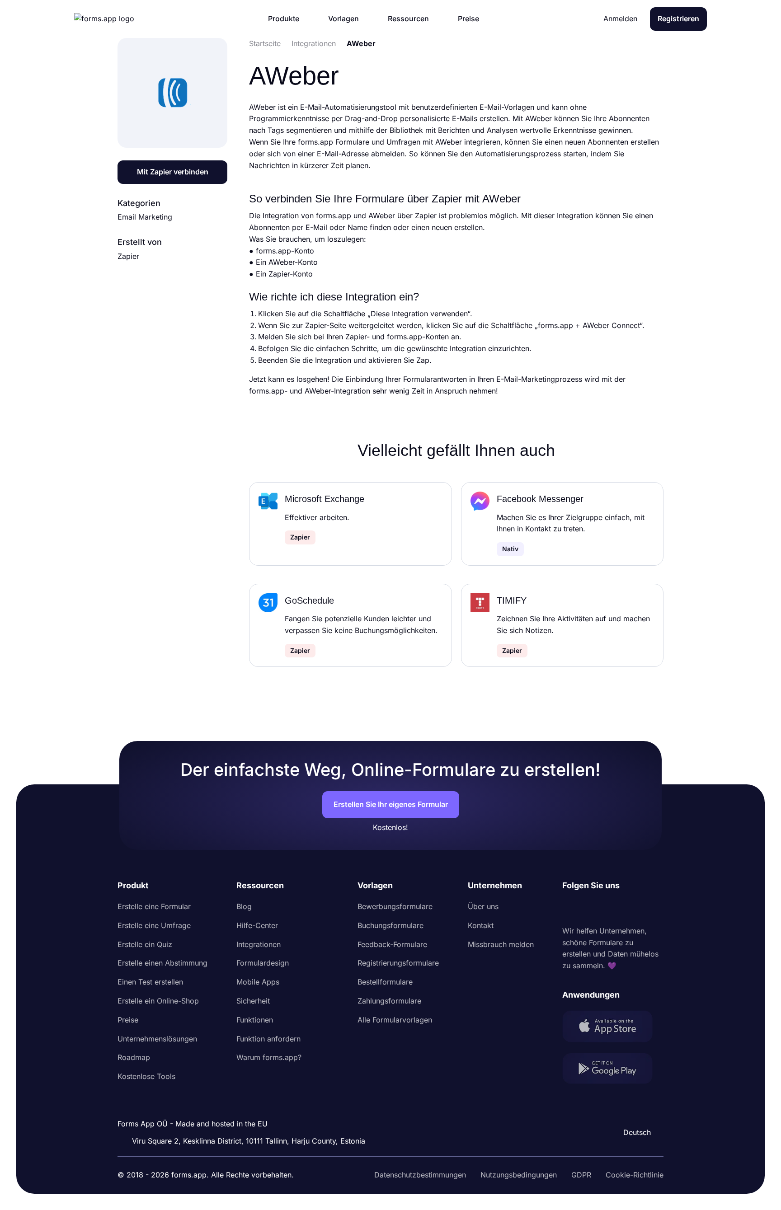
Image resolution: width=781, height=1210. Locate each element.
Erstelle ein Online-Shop (158, 1000)
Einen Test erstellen (150, 981)
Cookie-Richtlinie (634, 1174)
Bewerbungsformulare (395, 906)
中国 (633, 1107)
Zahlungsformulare (389, 1000)
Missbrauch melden (501, 944)
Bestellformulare (385, 981)
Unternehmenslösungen (157, 1038)
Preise (128, 1019)
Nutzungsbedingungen (518, 1174)
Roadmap (134, 1057)
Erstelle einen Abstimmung (162, 962)
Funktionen (254, 1019)
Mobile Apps (257, 981)
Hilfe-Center (257, 925)
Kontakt (481, 925)
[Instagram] (589, 908)
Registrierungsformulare (398, 962)
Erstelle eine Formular (154, 906)
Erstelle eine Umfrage (154, 925)
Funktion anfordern (268, 1038)
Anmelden (620, 18)
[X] (609, 908)
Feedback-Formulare (392, 944)
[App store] (612, 1028)
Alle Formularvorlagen (395, 1019)
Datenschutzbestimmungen (420, 1174)
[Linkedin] (569, 908)
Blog (244, 906)
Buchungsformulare (390, 925)
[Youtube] (629, 908)
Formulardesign (262, 962)
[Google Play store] (612, 1070)
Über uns (483, 906)
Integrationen (258, 944)
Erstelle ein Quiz (145, 944)
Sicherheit (253, 1000)
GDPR (581, 1174)
